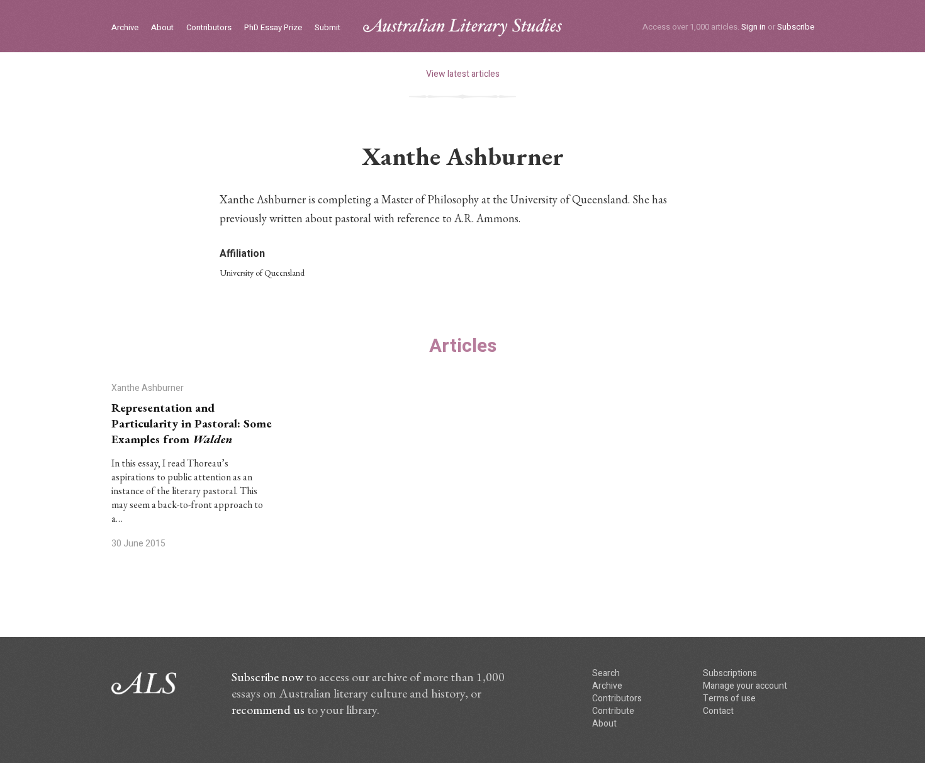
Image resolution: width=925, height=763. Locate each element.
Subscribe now (267, 677)
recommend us (268, 709)
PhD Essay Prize (273, 28)
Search (606, 673)
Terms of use (729, 698)
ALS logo (462, 27)
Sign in (753, 27)
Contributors (209, 28)
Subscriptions (730, 673)
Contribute (613, 711)
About (162, 28)
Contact (718, 711)
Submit (327, 28)
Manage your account (745, 685)
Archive (124, 28)
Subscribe (795, 27)
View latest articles (463, 74)
